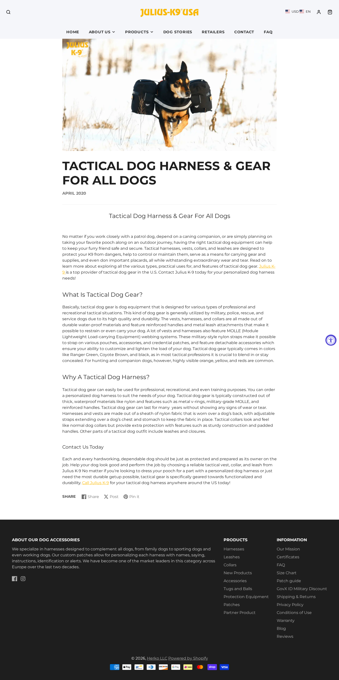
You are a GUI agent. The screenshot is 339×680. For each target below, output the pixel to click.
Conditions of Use (294, 612)
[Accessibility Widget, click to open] (331, 340)
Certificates (288, 557)
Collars (230, 565)
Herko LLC (157, 658)
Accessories (235, 580)
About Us (100, 32)
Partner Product (240, 612)
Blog (281, 628)
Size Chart (287, 573)
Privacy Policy (290, 604)
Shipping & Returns (296, 596)
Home (72, 32)
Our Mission (288, 549)
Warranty (286, 620)
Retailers (213, 32)
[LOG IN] (319, 12)
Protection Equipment (246, 596)
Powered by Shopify (188, 658)
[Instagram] (23, 578)
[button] (298, 11)
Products (137, 32)
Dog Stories (177, 32)
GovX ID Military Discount (302, 588)
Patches (232, 604)
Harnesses (234, 549)
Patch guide (289, 580)
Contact (244, 32)
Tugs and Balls (238, 588)
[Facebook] (14, 578)
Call (86, 482)
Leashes (232, 557)
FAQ (268, 32)
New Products (238, 573)
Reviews (285, 636)
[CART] (330, 12)
